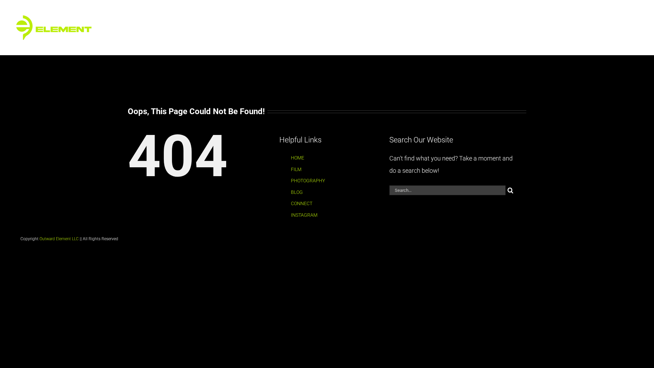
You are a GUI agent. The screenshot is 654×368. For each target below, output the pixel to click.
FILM (296, 169)
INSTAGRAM (304, 215)
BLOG (297, 192)
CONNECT (301, 203)
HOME (297, 157)
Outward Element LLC (59, 238)
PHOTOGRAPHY (308, 180)
